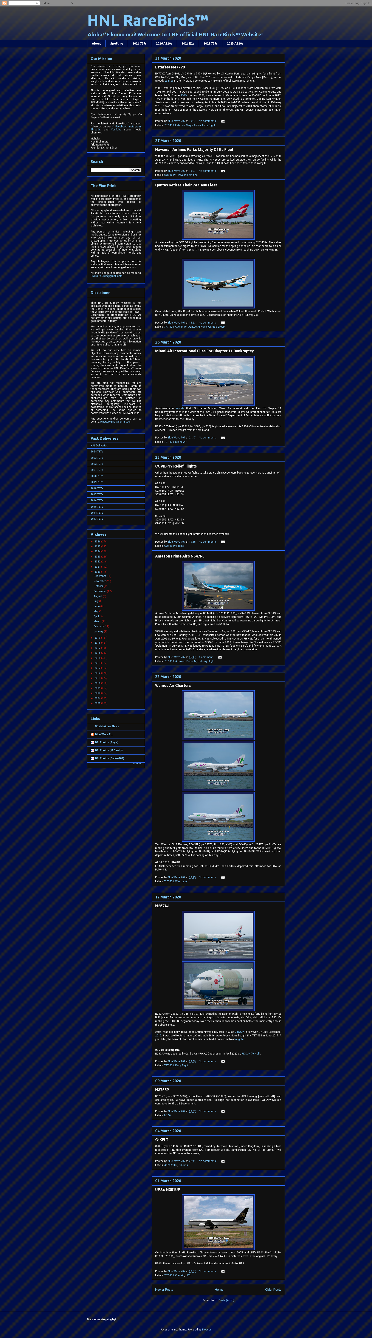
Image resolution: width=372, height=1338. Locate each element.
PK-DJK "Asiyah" (251, 1053)
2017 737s (97, 494)
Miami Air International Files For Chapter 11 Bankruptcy (204, 351)
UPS (188, 1275)
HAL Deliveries (99, 445)
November (100, 581)
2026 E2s (187, 43)
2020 (98, 571)
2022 (98, 561)
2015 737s (97, 506)
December (100, 576)
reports (180, 408)
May (96, 611)
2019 (98, 637)
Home (219, 1290)
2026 (98, 541)
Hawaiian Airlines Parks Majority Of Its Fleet (194, 149)
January (99, 631)
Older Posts (273, 1290)
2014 (98, 662)
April (96, 616)
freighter (239, 1039)
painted (169, 80)
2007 (98, 698)
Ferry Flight (208, 125)
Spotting (116, 43)
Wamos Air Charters (173, 685)
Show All (137, 764)
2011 (98, 678)
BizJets (183, 1165)
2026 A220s (164, 43)
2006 (98, 703)
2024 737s (97, 451)
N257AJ (162, 906)
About (96, 43)
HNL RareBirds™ (147, 20)
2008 (98, 693)
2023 (98, 556)
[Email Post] (223, 120)
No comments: (208, 120)
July (96, 601)
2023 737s (97, 457)
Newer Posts (164, 1290)
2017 (98, 647)
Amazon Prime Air (186, 661)
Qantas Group (216, 326)
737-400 (169, 125)
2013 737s (97, 518)
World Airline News (107, 726)
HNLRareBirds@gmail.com (106, 275)
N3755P (162, 1089)
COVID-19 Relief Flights (176, 466)
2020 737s (97, 476)
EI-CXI (184, 95)
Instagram (135, 126)
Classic (179, 1275)
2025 (98, 546)
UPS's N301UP (167, 1189)
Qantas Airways (197, 326)
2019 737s (97, 482)
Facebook (121, 126)
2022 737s (97, 463)
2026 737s (139, 43)
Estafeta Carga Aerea (188, 125)
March (98, 621)
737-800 (169, 441)
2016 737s (97, 500)
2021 (98, 566)
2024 (98, 551)
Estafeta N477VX (170, 67)
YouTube (116, 129)
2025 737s (210, 43)
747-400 (169, 326)
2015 (158, 1035)
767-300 (169, 1275)
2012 (98, 673)
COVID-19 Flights (174, 545)
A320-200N (170, 1165)
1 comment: (206, 657)
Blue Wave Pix (104, 734)
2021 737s (97, 469)
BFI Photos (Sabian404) (109, 758)
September (100, 591)
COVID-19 (170, 175)
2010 (98, 683)
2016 (98, 652)
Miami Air (180, 441)
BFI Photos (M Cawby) (108, 750)
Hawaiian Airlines (187, 175)
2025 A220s (235, 43)
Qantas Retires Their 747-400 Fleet (186, 185)
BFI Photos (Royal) (106, 742)
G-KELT (161, 1139)
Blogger (206, 1329)
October (99, 586)
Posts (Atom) (226, 1300)
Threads (96, 129)
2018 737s (97, 488)
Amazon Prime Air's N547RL (180, 556)
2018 (98, 642)
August (98, 596)
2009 (98, 688)
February (99, 626)
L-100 (167, 1115)
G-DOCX (239, 1031)
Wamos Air (181, 881)
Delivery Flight (206, 661)
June (97, 606)
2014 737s (97, 512)
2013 (98, 667)
